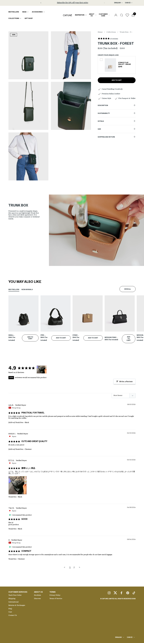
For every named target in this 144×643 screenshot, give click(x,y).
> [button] (79, 567)
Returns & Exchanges (16, 605)
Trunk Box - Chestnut (16, 559)
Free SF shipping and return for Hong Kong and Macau (72, 3)
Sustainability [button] (104, 113)
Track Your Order (15, 595)
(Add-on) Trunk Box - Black (18, 422)
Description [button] (103, 105)
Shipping (11, 598)
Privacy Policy (55, 595)
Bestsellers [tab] (13, 289)
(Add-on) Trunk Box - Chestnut (20, 449)
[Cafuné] (67, 15)
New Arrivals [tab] (27, 289)
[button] (121, 15)
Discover (37, 598)
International (13, 602)
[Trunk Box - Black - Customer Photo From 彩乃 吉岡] (42, 369)
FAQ (10, 609)
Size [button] (99, 129)
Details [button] (101, 121)
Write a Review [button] (126, 381)
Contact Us (12, 615)
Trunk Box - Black (15, 497)
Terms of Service (56, 598)
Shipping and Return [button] (106, 137)
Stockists (37, 595)
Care (10, 612)
